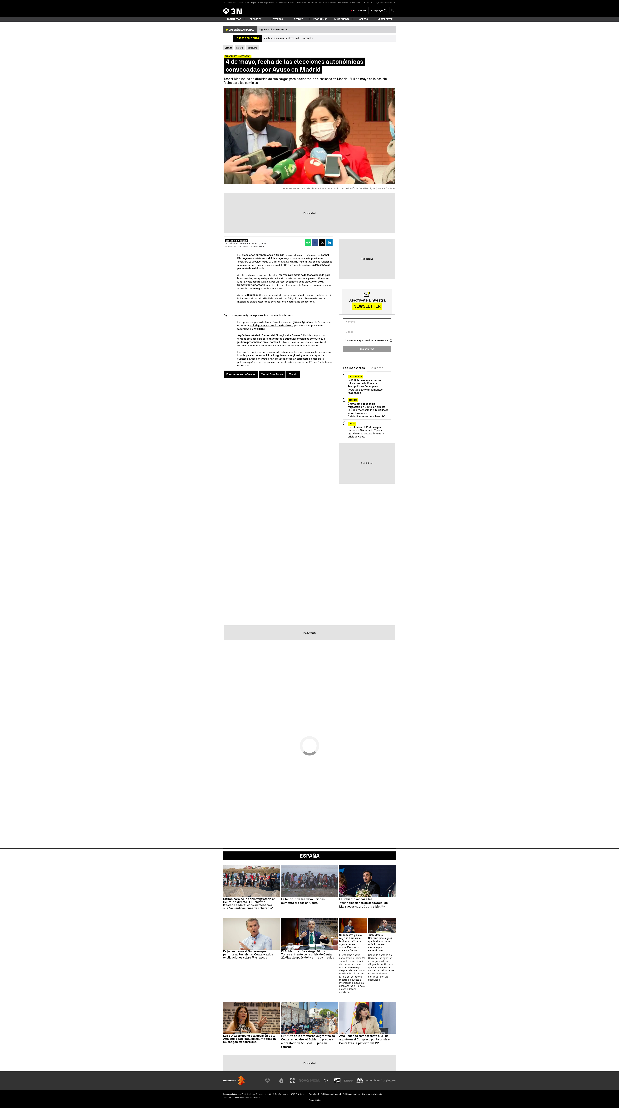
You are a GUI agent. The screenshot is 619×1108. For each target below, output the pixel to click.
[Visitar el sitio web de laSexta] (281, 1080)
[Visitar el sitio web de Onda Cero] (337, 1080)
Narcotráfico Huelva (285, 2)
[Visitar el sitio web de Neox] (292, 1080)
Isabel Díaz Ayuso (272, 374)
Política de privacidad (331, 1094)
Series (363, 19)
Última (359, 11)
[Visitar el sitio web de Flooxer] (391, 1080)
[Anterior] (224, 2)
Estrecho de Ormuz (346, 2)
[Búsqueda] (392, 10)
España (309, 855)
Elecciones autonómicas (240, 374)
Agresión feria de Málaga (387, 2)
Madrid (239, 47)
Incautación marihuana (306, 2)
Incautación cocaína (327, 2)
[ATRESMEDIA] (233, 1081)
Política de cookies (351, 1094)
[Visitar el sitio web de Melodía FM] (360, 1080)
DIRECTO (353, 400)
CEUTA (352, 423)
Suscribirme (367, 348)
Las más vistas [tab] (354, 368)
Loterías (277, 19)
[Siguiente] (394, 2)
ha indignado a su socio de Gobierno (271, 325)
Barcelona (252, 47)
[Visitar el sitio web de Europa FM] (348, 1080)
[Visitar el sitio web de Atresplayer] (375, 1080)
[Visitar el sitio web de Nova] (304, 1080)
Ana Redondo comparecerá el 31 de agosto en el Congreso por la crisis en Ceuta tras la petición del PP (365, 1039)
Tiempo (298, 19)
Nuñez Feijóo (250, 2)
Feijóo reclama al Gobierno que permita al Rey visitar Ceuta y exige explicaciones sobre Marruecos (248, 954)
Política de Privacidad (377, 340)
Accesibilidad (315, 1100)
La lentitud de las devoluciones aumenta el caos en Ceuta (303, 901)
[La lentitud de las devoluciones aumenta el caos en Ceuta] (309, 881)
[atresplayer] (378, 10)
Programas (320, 19)
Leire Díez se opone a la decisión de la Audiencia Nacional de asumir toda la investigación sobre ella (249, 1038)
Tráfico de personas (265, 2)
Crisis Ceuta (355, 376)
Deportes (255, 19)
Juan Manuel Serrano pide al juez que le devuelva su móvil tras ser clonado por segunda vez (380, 943)
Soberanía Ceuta (235, 2)
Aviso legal (314, 1094)
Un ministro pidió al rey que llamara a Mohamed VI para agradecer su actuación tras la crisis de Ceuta (366, 432)
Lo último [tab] (376, 368)
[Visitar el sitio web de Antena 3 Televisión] (270, 1080)
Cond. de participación (372, 1094)
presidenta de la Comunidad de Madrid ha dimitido (282, 261)
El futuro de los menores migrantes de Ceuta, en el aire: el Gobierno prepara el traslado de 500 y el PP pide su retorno (308, 1041)
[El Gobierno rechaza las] (367, 881)
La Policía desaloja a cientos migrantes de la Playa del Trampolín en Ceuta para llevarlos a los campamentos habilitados (365, 386)
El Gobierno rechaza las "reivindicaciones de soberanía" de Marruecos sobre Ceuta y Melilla (363, 902)
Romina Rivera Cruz (365, 2)
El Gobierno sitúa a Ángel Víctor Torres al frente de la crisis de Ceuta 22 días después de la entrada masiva (307, 954)
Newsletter (385, 19)
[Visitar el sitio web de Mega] (315, 1080)
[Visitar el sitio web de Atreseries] (326, 1080)
